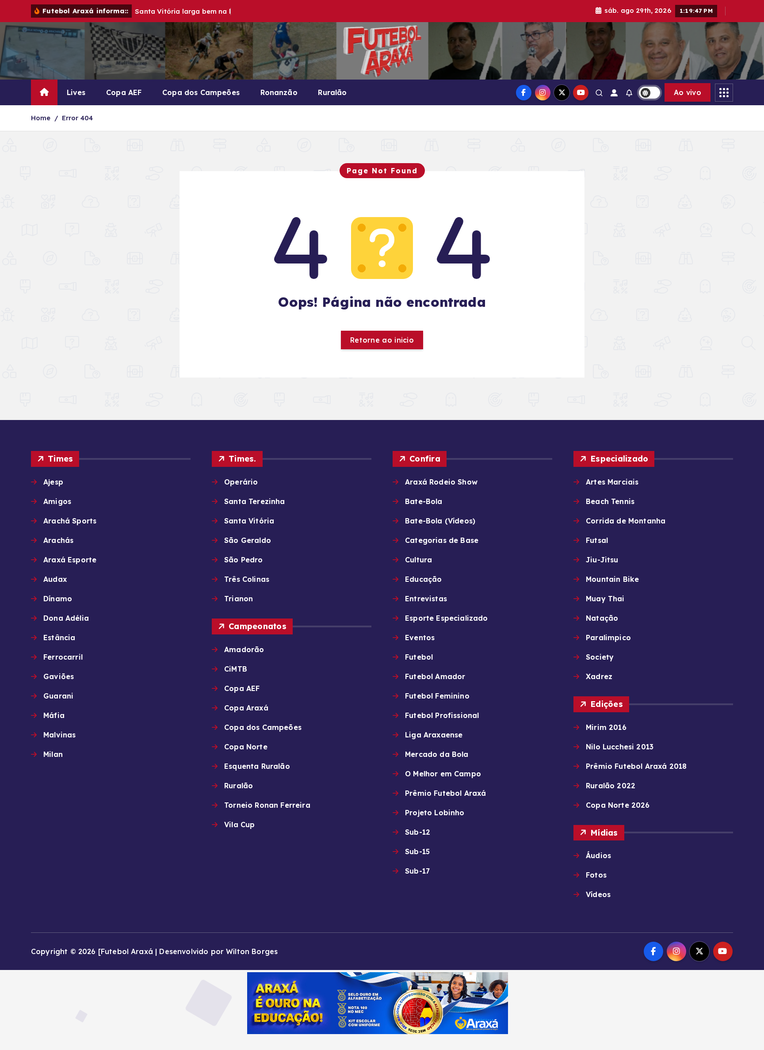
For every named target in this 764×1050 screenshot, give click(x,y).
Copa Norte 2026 (617, 805)
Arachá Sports (69, 520)
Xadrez (599, 676)
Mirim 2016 (606, 727)
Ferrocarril (63, 657)
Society (600, 657)
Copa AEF (123, 92)
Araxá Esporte (69, 559)
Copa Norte (245, 746)
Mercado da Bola (436, 754)
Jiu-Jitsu (602, 559)
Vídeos (598, 894)
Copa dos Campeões (201, 92)
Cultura (418, 559)
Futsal (597, 540)
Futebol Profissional (442, 715)
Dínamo (57, 598)
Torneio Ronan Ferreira (267, 805)
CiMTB (235, 668)
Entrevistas (426, 598)
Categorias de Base (441, 540)
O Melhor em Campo (443, 773)
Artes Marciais (612, 481)
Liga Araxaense (433, 734)
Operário (241, 481)
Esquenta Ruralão (257, 766)
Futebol (419, 657)
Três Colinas (246, 579)
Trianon (238, 598)
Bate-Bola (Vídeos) (440, 520)
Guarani (58, 695)
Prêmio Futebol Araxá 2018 (636, 766)
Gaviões (58, 676)
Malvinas (59, 734)
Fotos (596, 875)
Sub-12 (417, 832)
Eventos (420, 637)
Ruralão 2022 (610, 785)
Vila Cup (239, 824)
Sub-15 (417, 851)
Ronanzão (279, 92)
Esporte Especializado (446, 618)
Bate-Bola (423, 501)
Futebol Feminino (437, 695)
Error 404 (77, 118)
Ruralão (332, 92)
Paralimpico (608, 637)
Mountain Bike (612, 579)
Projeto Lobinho (434, 812)
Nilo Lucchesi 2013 (619, 746)
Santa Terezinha (254, 501)
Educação (423, 579)
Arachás (58, 540)
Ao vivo (687, 92)
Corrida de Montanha (625, 520)
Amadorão (244, 649)
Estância (59, 637)
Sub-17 (417, 871)
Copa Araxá (246, 707)
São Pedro (243, 559)
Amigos (57, 501)
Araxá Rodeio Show (441, 481)
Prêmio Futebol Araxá (445, 793)
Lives (76, 92)
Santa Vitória (249, 520)
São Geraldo (247, 540)
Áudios (598, 855)
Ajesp (53, 481)
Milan (53, 754)
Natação (602, 618)
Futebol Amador (435, 676)
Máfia (54, 715)
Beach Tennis (610, 501)
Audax (55, 579)
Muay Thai (605, 598)
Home (41, 118)
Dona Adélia (66, 618)
